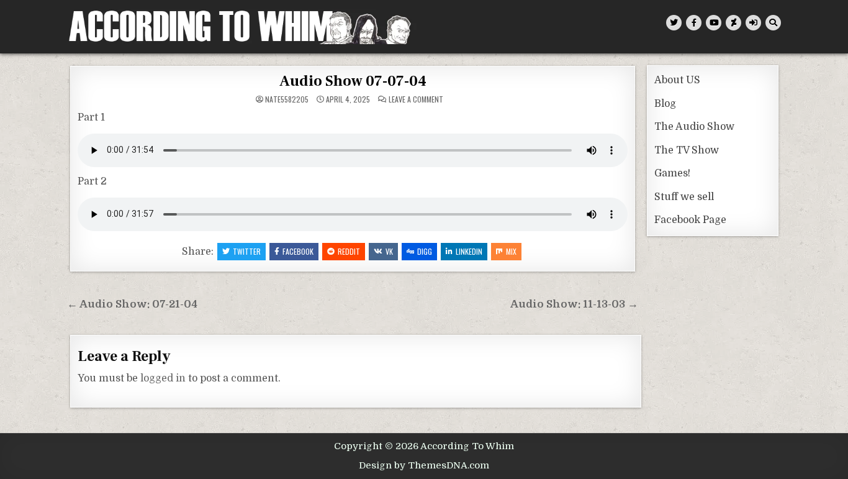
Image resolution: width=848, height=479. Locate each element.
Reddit (349, 251)
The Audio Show (694, 126)
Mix (511, 251)
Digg (424, 251)
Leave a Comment (416, 99)
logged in (163, 378)
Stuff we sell (684, 197)
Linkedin (469, 251)
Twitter (247, 251)
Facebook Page (690, 220)
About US (677, 80)
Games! (672, 173)
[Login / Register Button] (753, 22)
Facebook (297, 251)
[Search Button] (773, 22)
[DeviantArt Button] (733, 22)
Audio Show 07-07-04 (352, 81)
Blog (665, 103)
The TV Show (686, 150)
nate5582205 (287, 99)
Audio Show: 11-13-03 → (574, 304)
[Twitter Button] (674, 22)
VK (389, 251)
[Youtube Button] (713, 22)
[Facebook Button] (693, 22)
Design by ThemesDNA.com (424, 465)
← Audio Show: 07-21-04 (132, 304)
